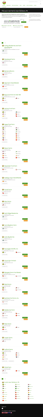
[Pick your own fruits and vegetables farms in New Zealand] (9, 412)
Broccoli (5, 388)
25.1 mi (26, 220)
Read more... (25, 64)
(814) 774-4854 (5, 102)
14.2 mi (26, 161)
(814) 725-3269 (5, 303)
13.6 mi (26, 143)
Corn (4, 390)
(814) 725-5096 (5, 372)
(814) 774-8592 (5, 159)
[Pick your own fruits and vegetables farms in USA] (5, 412)
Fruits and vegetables (15, 5)
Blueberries (31, 386)
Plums (30, 394)
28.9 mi (26, 267)
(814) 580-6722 (5, 230)
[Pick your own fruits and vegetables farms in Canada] (7, 412)
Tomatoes (5, 400)
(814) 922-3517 (5, 183)
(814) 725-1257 (5, 291)
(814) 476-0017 (5, 64)
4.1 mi (26, 54)
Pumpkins (5, 396)
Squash (5, 398)
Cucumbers (18, 390)
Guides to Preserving (29, 5)
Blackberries (18, 386)
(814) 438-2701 (5, 141)
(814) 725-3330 (5, 254)
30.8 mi (26, 344)
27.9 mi (26, 244)
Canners (24, 5)
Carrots (30, 388)
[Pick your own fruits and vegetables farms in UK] (11, 412)
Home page (3, 5)
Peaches (18, 392)
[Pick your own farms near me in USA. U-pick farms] (4, 2)
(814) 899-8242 (5, 195)
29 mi (26, 279)
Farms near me (8, 5)
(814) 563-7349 (5, 242)
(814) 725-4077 (5, 317)
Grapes (30, 390)
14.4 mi (26, 173)
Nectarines (5, 392)
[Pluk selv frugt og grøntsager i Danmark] (2, 412)
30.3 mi (26, 319)
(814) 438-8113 (5, 76)
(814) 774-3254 (5, 118)
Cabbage (18, 388)
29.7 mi (26, 293)
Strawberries (18, 398)
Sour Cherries (31, 396)
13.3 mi (26, 119)
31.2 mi (26, 362)
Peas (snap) (5, 394)
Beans (30, 384)
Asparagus (18, 384)
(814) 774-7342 (5, 171)
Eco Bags (35, 5)
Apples (5, 384)
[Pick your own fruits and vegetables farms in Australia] (8, 412)
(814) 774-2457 (5, 88)
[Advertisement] (21, 34)
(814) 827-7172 (5, 266)
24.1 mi (26, 208)
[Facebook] (40, 3)
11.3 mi (26, 78)
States (20, 5)
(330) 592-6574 (5, 218)
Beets (5, 386)
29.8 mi (26, 305)
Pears (30, 392)
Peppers (18, 394)
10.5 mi (26, 66)
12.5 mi (26, 90)
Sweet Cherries (31, 398)
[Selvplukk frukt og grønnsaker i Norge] (4, 412)
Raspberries (18, 396)
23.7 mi (26, 196)
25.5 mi (26, 232)
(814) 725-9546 (5, 331)
